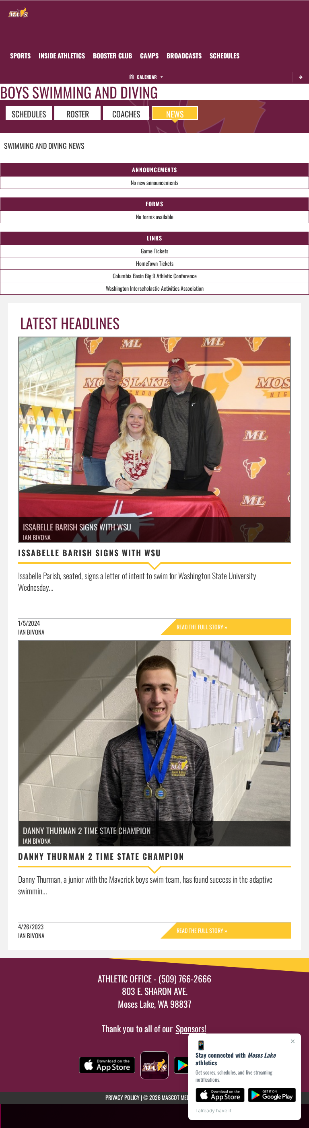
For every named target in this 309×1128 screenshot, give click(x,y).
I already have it (213, 1110)
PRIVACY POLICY (122, 1097)
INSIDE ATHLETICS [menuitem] (62, 55)
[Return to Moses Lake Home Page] (18, 10)
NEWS (174, 113)
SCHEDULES (29, 113)
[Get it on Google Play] (272, 1095)
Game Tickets (154, 251)
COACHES (126, 113)
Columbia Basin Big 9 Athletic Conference (155, 275)
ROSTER (77, 113)
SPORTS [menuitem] (20, 55)
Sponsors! (191, 1028)
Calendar (147, 77)
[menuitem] (112, 55)
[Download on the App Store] (220, 1095)
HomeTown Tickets (154, 263)
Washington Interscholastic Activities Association (155, 288)
